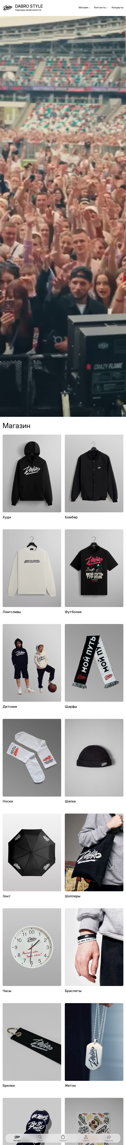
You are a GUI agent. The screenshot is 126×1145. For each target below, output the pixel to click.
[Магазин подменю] (89, 7)
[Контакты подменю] (107, 7)
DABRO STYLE (29, 6)
